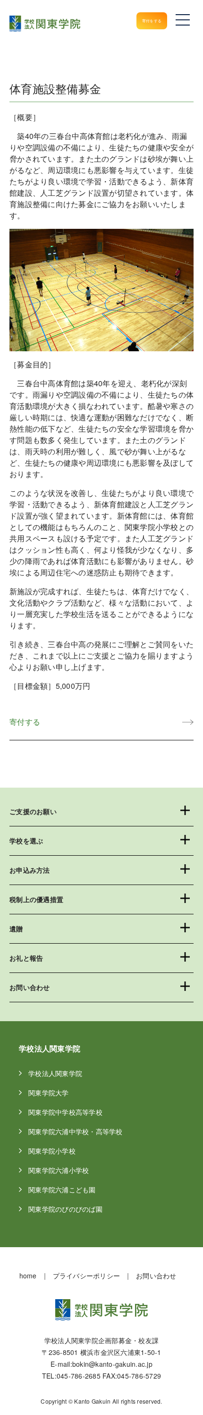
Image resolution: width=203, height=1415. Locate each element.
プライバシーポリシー (86, 1275)
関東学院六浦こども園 (67, 1189)
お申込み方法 (29, 870)
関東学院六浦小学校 (63, 1170)
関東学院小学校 (57, 1150)
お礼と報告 (26, 958)
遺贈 (16, 928)
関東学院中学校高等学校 (70, 1112)
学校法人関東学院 (60, 1073)
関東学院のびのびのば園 (70, 1209)
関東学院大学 (53, 1092)
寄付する (24, 721)
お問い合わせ (29, 987)
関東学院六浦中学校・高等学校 (80, 1131)
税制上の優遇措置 (36, 899)
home (28, 1275)
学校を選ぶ (26, 840)
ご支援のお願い (33, 811)
